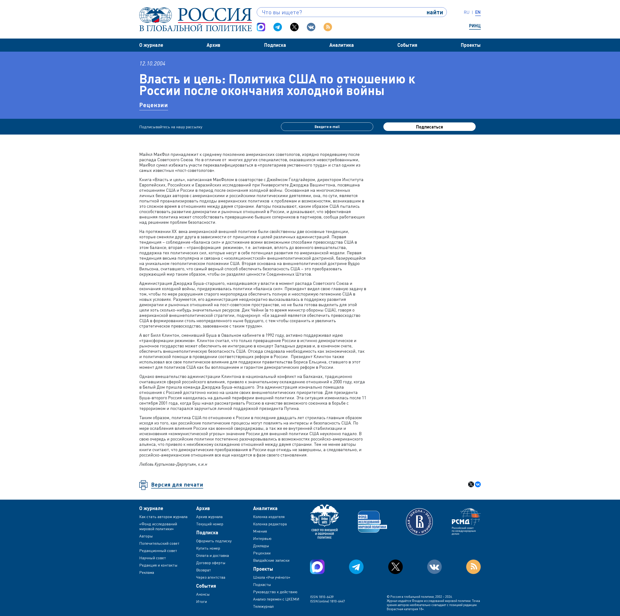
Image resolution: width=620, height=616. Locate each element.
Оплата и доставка (212, 555)
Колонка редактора (270, 523)
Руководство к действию (275, 591)
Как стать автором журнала (163, 516)
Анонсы (203, 594)
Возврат (203, 570)
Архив (213, 45)
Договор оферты (210, 562)
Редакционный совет (158, 550)
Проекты (471, 45)
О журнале (151, 45)
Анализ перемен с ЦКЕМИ (276, 599)
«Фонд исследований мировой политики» (158, 526)
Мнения (260, 531)
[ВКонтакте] (478, 484)
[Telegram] (277, 27)
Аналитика (341, 45)
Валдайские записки (271, 560)
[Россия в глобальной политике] (195, 19)
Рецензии (153, 104)
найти (434, 12)
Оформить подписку (214, 540)
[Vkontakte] (311, 27)
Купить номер (208, 548)
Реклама (146, 572)
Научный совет (152, 557)
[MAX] (261, 27)
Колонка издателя (269, 516)
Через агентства (210, 577)
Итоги (201, 601)
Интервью (262, 538)
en (478, 12)
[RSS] (328, 27)
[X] (471, 484)
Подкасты (262, 584)
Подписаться (429, 126)
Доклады (261, 545)
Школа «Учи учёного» (271, 577)
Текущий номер (209, 523)
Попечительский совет (159, 543)
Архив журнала (209, 516)
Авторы (146, 536)
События (407, 45)
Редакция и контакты (158, 565)
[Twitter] (294, 27)
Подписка (275, 45)
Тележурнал (263, 606)
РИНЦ (475, 25)
